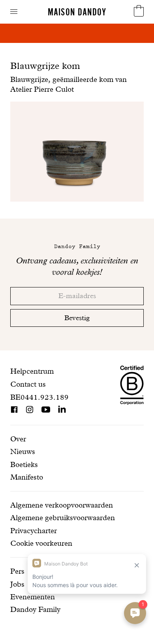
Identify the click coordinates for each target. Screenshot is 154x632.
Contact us (28, 384)
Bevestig (77, 317)
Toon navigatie (14, 12)
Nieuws (22, 451)
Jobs (17, 584)
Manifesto (26, 477)
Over (18, 438)
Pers (17, 571)
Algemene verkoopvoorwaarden (61, 505)
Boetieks (24, 464)
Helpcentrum (32, 371)
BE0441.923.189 (39, 397)
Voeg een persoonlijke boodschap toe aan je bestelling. (77, 38)
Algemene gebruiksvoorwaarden (62, 517)
